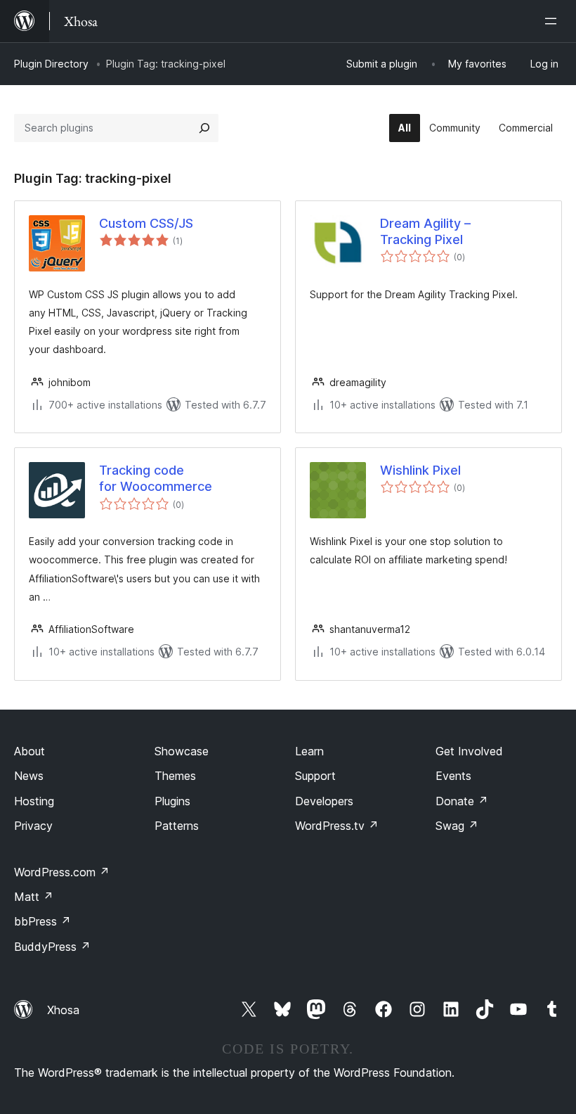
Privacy (33, 826)
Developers (324, 801)
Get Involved (469, 751)
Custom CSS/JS (146, 223)
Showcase (182, 751)
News (29, 776)
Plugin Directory (51, 64)
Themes (175, 776)
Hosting (34, 801)
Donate (462, 801)
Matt (33, 897)
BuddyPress (52, 947)
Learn (309, 751)
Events (453, 776)
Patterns (177, 826)
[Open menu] (553, 21)
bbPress (42, 921)
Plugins (172, 801)
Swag (457, 826)
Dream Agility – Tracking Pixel (425, 231)
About (29, 751)
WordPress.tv (337, 826)
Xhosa (63, 1010)
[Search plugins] (204, 128)
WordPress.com (62, 872)
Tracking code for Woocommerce (155, 478)
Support (315, 776)
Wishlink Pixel (420, 470)
